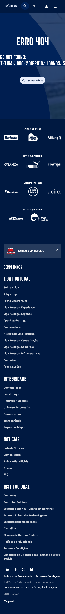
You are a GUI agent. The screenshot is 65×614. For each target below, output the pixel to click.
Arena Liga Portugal (16, 300)
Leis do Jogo (11, 394)
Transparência (12, 420)
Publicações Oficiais (16, 461)
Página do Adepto (14, 427)
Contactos (10, 360)
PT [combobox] (34, 6)
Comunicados (12, 454)
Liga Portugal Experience (19, 307)
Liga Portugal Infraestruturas (22, 353)
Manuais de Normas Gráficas (21, 535)
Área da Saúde (12, 366)
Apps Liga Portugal (15, 320)
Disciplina (10, 528)
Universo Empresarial (17, 407)
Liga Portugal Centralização (21, 340)
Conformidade (12, 387)
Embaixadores (12, 327)
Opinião (8, 468)
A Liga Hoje (10, 294)
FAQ (6, 474)
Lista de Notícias (14, 448)
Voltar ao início (32, 80)
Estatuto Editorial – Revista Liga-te (25, 515)
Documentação (13, 414)
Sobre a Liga (11, 287)
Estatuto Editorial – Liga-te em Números (29, 508)
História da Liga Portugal (19, 333)
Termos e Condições (16, 548)
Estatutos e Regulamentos (20, 521)
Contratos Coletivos (16, 502)
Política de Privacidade (18, 541)
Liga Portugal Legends (18, 314)
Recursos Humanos (16, 400)
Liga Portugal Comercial (19, 347)
